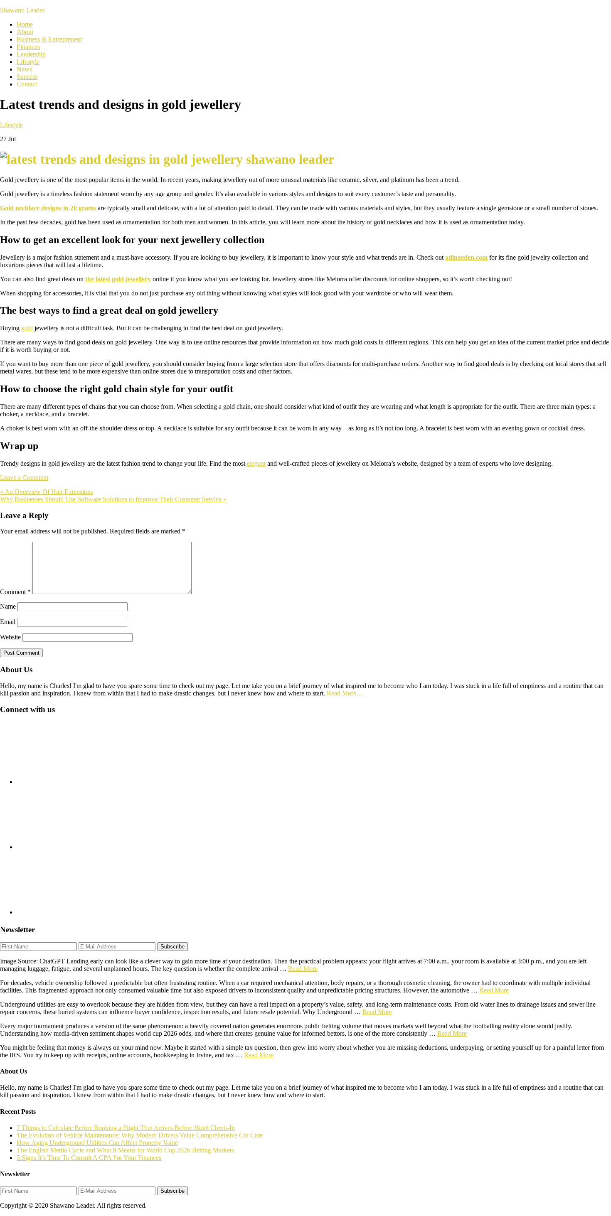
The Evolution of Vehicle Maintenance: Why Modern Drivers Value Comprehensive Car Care (140, 1135)
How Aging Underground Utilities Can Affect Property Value (97, 1142)
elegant (256, 463)
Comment (15, 591)
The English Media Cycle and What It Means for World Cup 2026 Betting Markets (125, 1150)
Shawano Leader (22, 10)
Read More (303, 968)
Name (8, 606)
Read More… (345, 693)
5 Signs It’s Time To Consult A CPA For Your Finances (89, 1157)
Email (7, 621)
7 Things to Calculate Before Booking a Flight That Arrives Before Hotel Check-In (126, 1127)
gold (27, 328)
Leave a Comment (24, 477)
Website (10, 637)
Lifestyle (11, 124)
